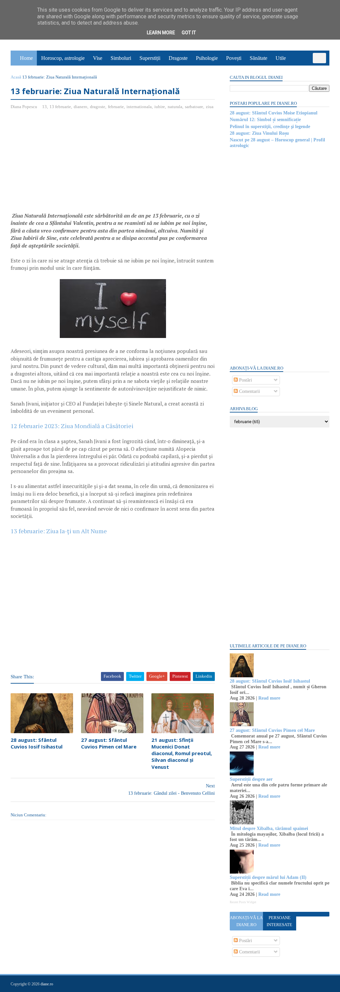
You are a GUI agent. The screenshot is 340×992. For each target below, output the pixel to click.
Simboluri (121, 58)
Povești (233, 58)
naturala (175, 106)
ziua (209, 106)
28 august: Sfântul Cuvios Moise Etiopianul (273, 112)
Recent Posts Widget (243, 902)
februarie (116, 106)
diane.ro (47, 984)
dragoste (97, 106)
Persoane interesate (279, 921)
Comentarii (249, 391)
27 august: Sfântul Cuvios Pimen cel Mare (108, 743)
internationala (139, 106)
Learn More (161, 32)
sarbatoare (194, 106)
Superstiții (149, 58)
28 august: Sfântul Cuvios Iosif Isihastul (36, 743)
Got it (189, 32)
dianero (80, 106)
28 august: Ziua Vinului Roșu (259, 133)
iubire (159, 106)
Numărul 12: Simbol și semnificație (265, 119)
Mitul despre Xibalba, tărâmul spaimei (269, 828)
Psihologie (207, 58)
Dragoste (178, 58)
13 (44, 106)
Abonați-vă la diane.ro (246, 921)
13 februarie (60, 106)
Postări (245, 380)
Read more (269, 698)
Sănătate (258, 58)
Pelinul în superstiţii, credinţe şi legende (270, 126)
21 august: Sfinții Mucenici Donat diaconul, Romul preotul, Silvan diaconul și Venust (181, 753)
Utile (281, 58)
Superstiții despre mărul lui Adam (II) (268, 877)
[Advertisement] (66, 163)
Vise (97, 58)
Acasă (16, 77)
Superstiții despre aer (251, 779)
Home (26, 58)
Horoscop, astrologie (63, 58)
